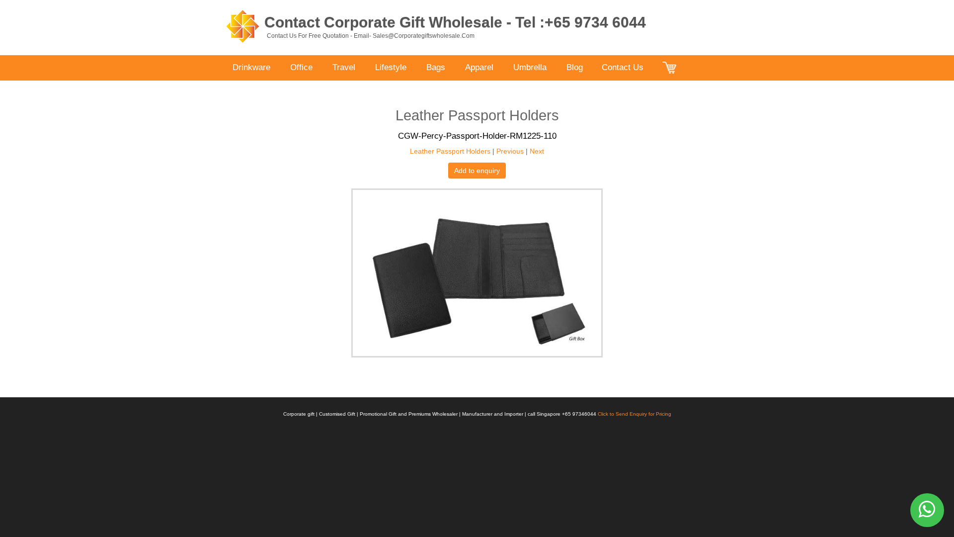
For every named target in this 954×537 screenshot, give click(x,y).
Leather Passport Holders (450, 151)
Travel (343, 67)
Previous (510, 151)
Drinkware (251, 67)
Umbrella (530, 67)
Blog (574, 67)
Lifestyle (390, 67)
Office (301, 67)
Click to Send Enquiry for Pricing (634, 414)
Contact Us (622, 67)
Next (537, 151)
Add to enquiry (477, 171)
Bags (435, 67)
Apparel (479, 67)
